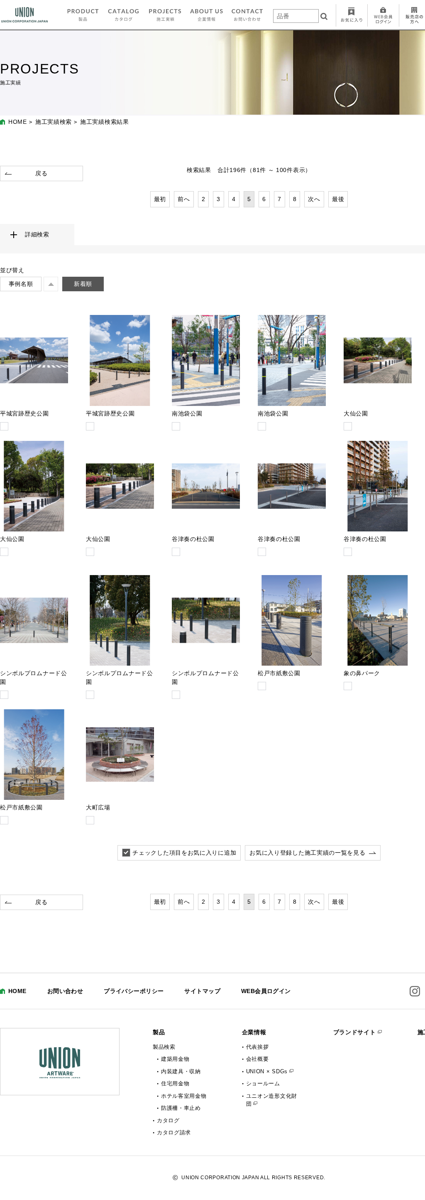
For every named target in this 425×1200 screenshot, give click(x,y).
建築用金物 (175, 1059)
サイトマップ (202, 991)
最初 (160, 199)
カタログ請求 (174, 1132)
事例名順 (21, 283)
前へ (184, 199)
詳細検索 (37, 234)
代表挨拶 (257, 1047)
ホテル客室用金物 (184, 1096)
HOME (17, 121)
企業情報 (254, 1032)
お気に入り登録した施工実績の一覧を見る (307, 852)
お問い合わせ (65, 991)
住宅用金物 (175, 1083)
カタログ (168, 1120)
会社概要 (257, 1059)
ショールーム (263, 1083)
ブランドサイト (354, 1032)
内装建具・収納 (181, 1071)
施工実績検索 (53, 121)
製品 (159, 1032)
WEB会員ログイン (266, 991)
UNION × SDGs (267, 1071)
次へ (314, 199)
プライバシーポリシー (134, 991)
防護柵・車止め (181, 1108)
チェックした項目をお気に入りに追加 (184, 852)
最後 (338, 199)
